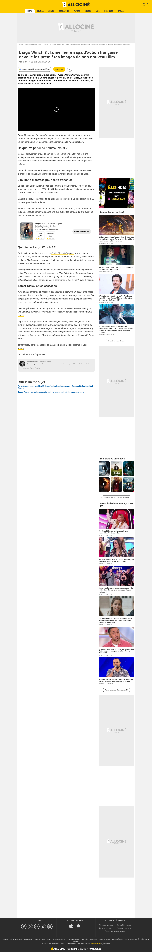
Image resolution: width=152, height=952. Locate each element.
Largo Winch (61, 135)
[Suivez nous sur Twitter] (31, 926)
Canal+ (121, 11)
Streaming (64, 11)
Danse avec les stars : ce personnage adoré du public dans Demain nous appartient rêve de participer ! (116, 590)
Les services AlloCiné (132, 939)
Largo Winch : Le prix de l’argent (48, 224)
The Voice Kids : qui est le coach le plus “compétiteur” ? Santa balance (113, 532)
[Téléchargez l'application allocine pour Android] (79, 926)
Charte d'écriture (117, 939)
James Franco (53, 230)
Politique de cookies (58, 939)
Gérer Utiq (144, 939)
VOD (98, 11)
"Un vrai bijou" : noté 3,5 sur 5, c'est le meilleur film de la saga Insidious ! (116, 268)
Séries (51, 11)
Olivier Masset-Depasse (45, 228)
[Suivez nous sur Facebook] (24, 926)
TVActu (77, 11)
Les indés (108, 11)
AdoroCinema (122, 928)
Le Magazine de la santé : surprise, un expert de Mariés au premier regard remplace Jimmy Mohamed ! (116, 651)
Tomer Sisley (60, 186)
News (29, 11)
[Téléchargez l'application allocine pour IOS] (72, 926)
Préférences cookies (73, 939)
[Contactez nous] (50, 926)
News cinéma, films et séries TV (34, 44)
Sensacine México (112, 931)
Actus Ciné (48, 44)
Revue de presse (104, 939)
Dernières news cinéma (116, 341)
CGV (48, 939)
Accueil (21, 44)
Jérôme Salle (24, 256)
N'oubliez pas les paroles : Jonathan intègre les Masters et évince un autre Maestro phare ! (116, 680)
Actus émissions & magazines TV (116, 690)
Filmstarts (102, 925)
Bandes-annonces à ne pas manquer (116, 497)
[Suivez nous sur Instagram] (37, 926)
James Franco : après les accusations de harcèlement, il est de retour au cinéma (51, 392)
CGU (43, 939)
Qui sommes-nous (16, 939)
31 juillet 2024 (45, 226)
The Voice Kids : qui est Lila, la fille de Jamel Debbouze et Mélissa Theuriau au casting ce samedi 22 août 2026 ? (115, 620)
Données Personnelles (89, 939)
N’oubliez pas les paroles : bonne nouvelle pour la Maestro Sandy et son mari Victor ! (116, 560)
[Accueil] (76, 4)
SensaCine (121, 925)
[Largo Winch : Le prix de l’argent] (26, 231)
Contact (5, 939)
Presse (40, 233)
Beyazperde (103, 928)
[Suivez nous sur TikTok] (44, 926)
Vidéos (88, 11)
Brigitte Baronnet (32, 361)
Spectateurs (50, 233)
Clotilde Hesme (72, 345)
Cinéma (40, 11)
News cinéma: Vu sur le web (61, 44)
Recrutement (28, 939)
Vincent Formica (35, 368)
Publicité (37, 939)
